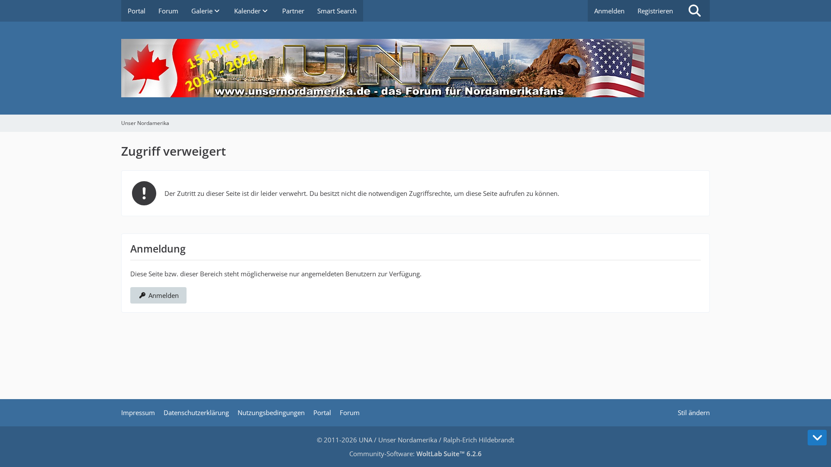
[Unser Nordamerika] (415, 68)
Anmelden (609, 10)
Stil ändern (694, 412)
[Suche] (695, 11)
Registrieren (655, 10)
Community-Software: (415, 453)
